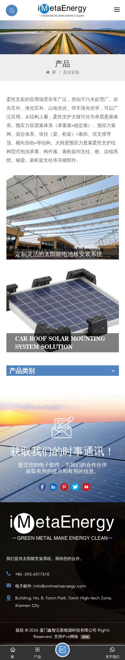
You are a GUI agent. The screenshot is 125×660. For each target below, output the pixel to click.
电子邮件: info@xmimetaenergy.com (50, 586)
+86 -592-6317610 (32, 574)
